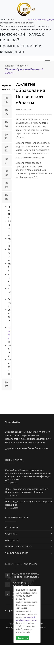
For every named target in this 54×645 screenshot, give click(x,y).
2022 (6, 148)
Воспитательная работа (18, 546)
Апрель (9, 253)
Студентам (11, 533)
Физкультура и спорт (16, 552)
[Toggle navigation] (48, 62)
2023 (6, 136)
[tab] (6, 100)
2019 (6, 185)
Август (9, 303)
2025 (6, 112)
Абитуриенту (12, 540)
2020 (6, 173)
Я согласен (23, 638)
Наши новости (14, 460)
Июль (9, 292)
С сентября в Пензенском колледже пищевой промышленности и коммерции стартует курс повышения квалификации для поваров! (28, 475)
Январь (9, 210)
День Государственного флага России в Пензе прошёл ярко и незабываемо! (26, 490)
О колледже (11, 527)
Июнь (9, 278)
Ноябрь (9, 349)
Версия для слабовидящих (40, 19)
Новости (21, 65)
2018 (6, 197)
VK (13, 595)
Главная (9, 65)
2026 (6, 100)
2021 (6, 161)
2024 (6, 124)
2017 (6, 384)
